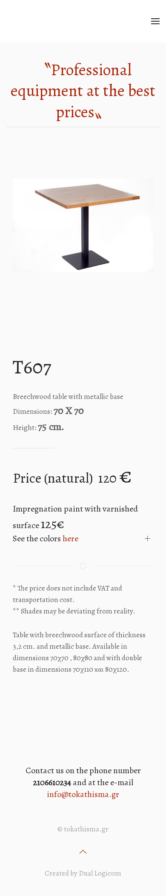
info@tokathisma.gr (83, 794)
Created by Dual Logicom (83, 873)
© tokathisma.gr (83, 829)
